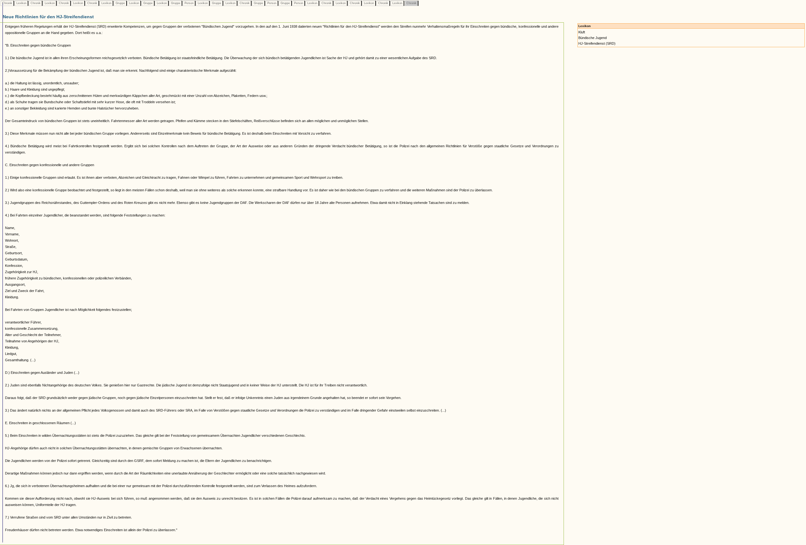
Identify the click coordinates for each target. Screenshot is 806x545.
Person (189, 3)
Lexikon (21, 3)
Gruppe (120, 3)
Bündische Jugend (592, 38)
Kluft (581, 32)
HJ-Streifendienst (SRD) (597, 43)
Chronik (7, 3)
